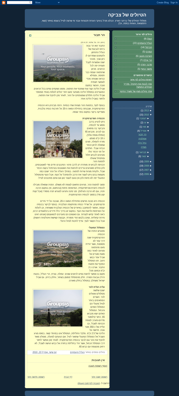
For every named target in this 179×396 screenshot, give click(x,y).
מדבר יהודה (146, 64)
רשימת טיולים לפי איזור (141, 79)
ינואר (143, 156)
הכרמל (148, 47)
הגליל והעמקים (77, 352)
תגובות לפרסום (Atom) (89, 383)
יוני (144, 122)
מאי (144, 127)
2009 (146, 161)
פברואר (142, 152)
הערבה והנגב (145, 56)
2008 (146, 166)
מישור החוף (146, 69)
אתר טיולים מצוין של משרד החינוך (136, 91)
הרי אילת (147, 60)
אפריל (143, 131)
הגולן (149, 39)
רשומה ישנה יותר (99, 377)
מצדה (143, 147)
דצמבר (142, 118)
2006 (146, 174)
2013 (146, 110)
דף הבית (68, 377)
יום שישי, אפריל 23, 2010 (45, 352)
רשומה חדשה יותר (36, 377)
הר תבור (99, 35)
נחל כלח (142, 143)
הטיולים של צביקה (127, 14)
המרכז (149, 52)
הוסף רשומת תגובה (97, 366)
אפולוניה (142, 139)
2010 (146, 115)
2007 (146, 170)
